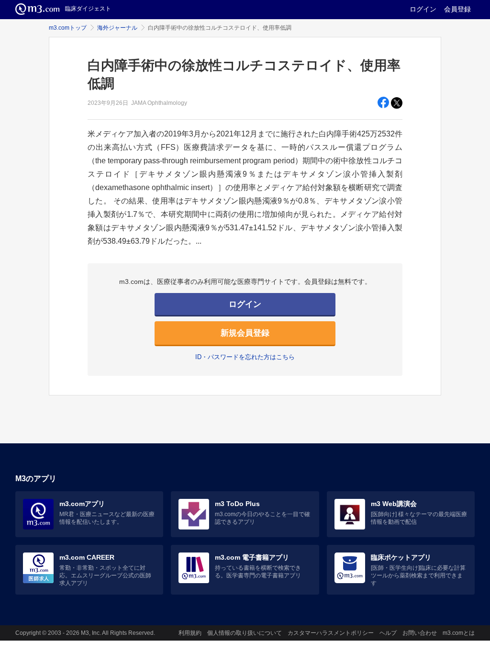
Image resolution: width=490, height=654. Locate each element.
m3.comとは (459, 633)
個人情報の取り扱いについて (244, 633)
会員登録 (457, 9)
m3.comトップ (68, 27)
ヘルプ (388, 633)
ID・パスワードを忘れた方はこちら (245, 357)
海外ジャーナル (117, 27)
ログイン (423, 9)
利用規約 (189, 633)
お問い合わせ (419, 633)
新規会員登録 (245, 333)
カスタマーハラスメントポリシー (331, 633)
